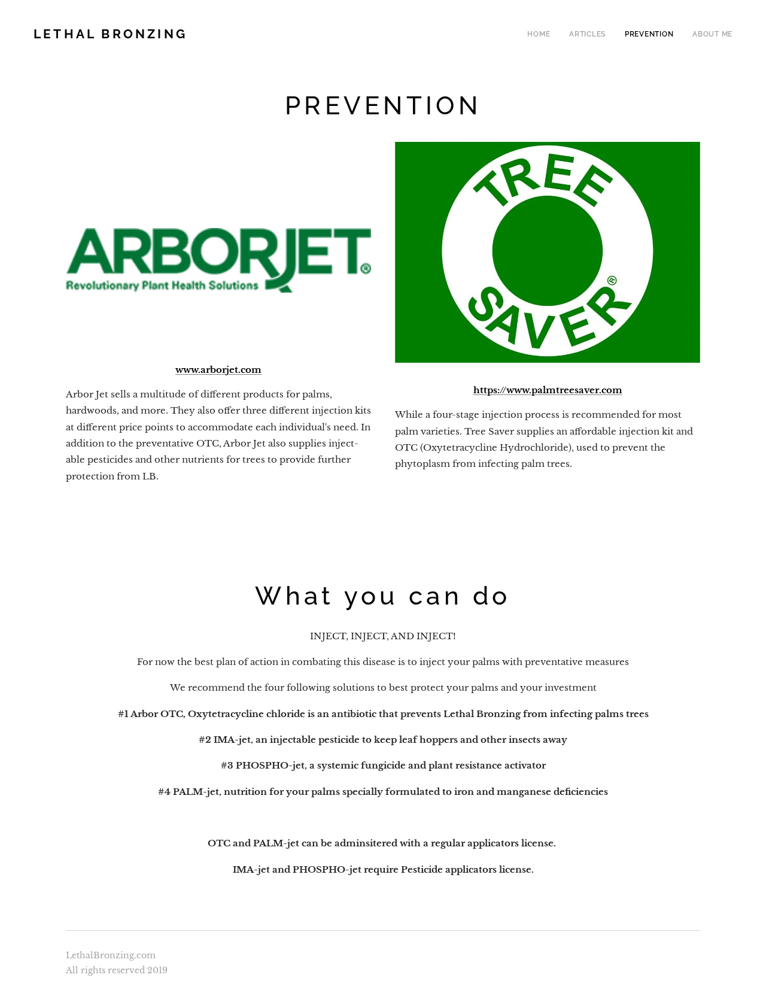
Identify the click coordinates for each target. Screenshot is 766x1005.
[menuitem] (542, 34)
